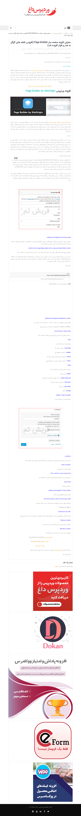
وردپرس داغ (58, 49)
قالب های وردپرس (40, 70)
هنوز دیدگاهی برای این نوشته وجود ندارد (43, 49)
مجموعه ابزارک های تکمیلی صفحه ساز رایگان (40, 86)
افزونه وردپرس (63, 91)
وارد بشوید (57, 566)
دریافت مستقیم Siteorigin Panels (40, 542)
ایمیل (22, 49)
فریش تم (32, 70)
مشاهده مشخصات (40, 546)
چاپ (28, 49)
